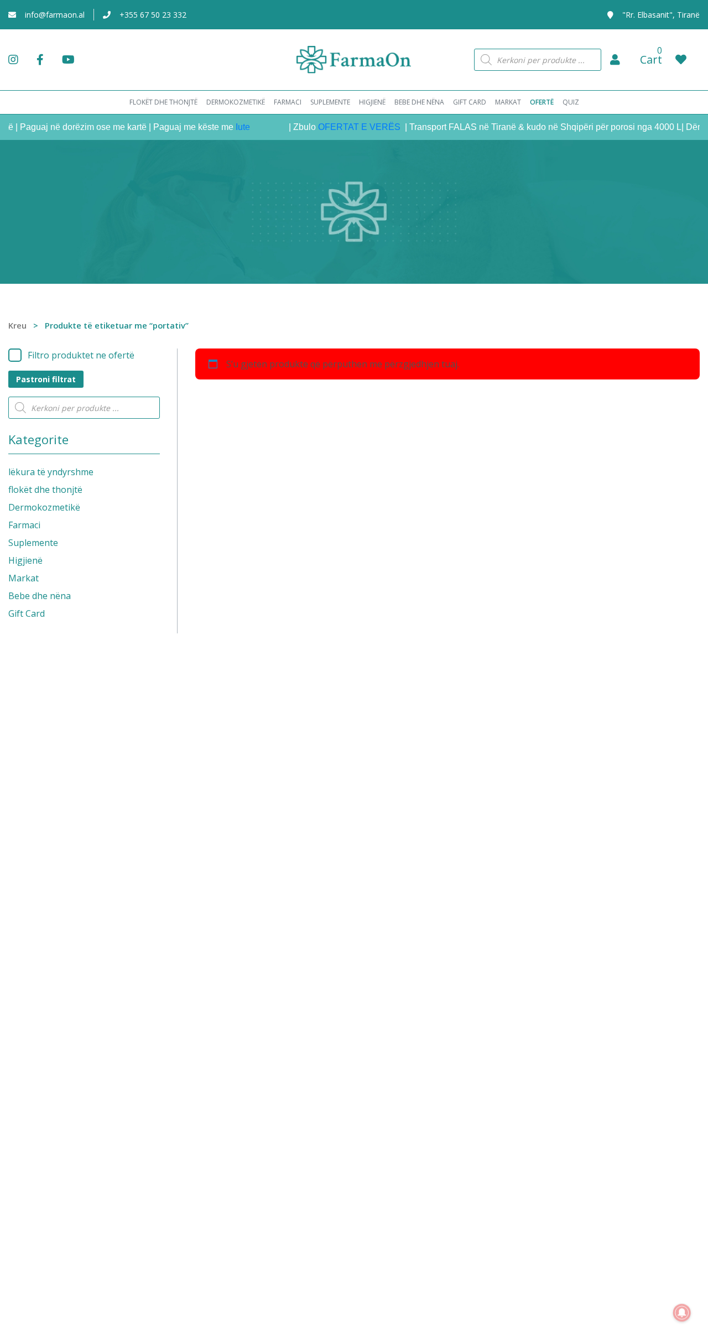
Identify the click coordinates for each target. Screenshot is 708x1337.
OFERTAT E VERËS (345, 127)
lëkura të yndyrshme (50, 472)
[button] (615, 59)
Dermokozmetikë (44, 507)
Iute (228, 127)
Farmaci (24, 525)
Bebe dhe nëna (39, 596)
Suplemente (33, 543)
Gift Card (26, 613)
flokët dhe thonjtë (45, 489)
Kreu (17, 325)
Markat (23, 578)
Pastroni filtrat (46, 379)
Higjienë (25, 560)
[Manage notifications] (682, 1313)
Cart (651, 59)
